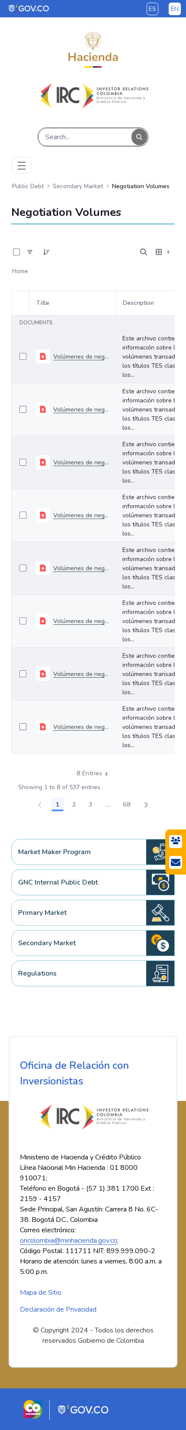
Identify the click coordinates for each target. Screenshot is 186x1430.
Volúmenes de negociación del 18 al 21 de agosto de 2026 (81, 357)
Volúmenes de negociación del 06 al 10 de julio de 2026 (81, 674)
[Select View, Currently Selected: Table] (163, 252)
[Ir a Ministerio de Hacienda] (92, 50)
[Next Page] (146, 805)
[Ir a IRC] (93, 96)
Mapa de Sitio (40, 1292)
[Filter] (30, 252)
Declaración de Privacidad (58, 1309)
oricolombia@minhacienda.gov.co (68, 1240)
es (152, 9)
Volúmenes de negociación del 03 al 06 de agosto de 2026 (81, 462)
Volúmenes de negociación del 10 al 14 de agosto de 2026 (81, 409)
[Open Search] (144, 252)
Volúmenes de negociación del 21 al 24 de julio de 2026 (81, 568)
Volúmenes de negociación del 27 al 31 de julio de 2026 (81, 515)
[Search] (139, 137)
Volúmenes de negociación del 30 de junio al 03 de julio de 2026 (81, 727)
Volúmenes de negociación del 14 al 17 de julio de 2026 (81, 621)
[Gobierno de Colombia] (29, 8)
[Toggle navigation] (21, 165)
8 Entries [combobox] (89, 773)
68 (129, 806)
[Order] (46, 252)
